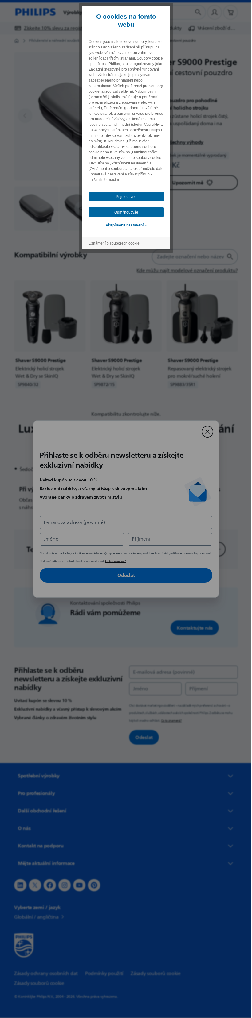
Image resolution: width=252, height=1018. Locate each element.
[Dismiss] (205, 432)
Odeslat (123, 575)
